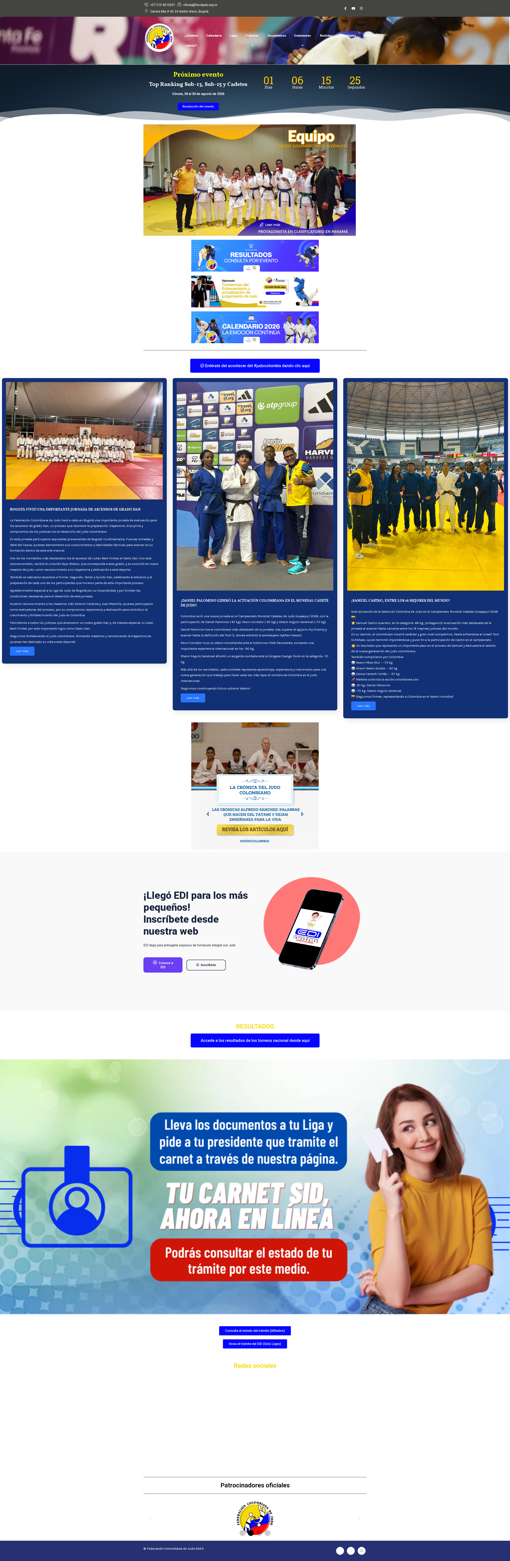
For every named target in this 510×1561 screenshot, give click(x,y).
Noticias (326, 35)
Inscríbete (208, 965)
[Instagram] (361, 8)
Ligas (233, 35)
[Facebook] (345, 8)
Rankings (370, 35)
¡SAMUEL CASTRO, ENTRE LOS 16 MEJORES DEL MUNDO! (400, 600)
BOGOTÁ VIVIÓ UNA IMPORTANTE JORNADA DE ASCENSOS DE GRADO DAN (75, 509)
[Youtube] (353, 8)
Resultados (348, 35)
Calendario (214, 35)
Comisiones (302, 35)
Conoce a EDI (166, 965)
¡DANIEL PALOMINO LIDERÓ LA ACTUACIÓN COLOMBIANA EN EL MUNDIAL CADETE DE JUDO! (255, 603)
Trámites (252, 35)
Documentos (277, 35)
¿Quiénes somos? (191, 40)
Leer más (22, 651)
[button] (150, 1518)
